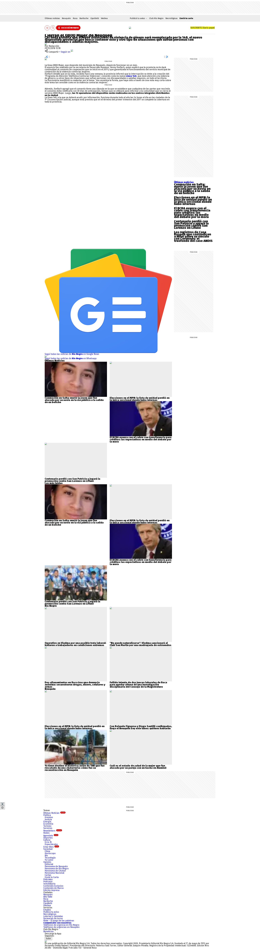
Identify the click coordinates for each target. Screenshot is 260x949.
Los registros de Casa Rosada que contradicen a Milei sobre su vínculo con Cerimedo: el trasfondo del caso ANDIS (193, 236)
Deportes (48, 837)
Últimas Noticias (54, 813)
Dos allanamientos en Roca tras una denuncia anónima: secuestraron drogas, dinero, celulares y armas (75, 684)
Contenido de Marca (53, 888)
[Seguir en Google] (46, 59)
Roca (75, 18)
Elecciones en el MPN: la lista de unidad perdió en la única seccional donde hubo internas (193, 200)
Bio (46, 855)
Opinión (47, 862)
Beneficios (48, 931)
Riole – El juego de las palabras (58, 920)
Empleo (47, 909)
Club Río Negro (156, 18)
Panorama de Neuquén (56, 866)
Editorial (49, 864)
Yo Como (49, 860)
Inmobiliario (49, 883)
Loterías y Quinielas (53, 916)
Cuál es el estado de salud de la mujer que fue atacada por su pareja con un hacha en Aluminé (138, 766)
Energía (47, 821)
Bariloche (83, 18)
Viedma (104, 18)
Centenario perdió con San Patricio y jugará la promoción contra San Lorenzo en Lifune (191, 224)
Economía (48, 824)
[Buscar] (53, 28)
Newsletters (52, 830)
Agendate (50, 835)
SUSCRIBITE (202, 27)
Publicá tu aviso (51, 912)
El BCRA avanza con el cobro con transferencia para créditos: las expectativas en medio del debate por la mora (192, 212)
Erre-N (48, 842)
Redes (46, 833)
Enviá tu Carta (52, 877)
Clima (47, 851)
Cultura (46, 840)
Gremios (49, 817)
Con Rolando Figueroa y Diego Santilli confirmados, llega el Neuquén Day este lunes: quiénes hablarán (141, 727)
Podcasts (48, 881)
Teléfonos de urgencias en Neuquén (61, 927)
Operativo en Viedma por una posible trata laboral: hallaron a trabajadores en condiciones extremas (75, 644)
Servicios (47, 828)
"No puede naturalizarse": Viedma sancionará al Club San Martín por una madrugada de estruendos (140, 644)
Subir (48, 938)
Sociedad (48, 849)
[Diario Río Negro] (130, 28)
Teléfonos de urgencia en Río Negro (61, 925)
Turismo (47, 826)
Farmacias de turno (53, 918)
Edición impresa (51, 890)
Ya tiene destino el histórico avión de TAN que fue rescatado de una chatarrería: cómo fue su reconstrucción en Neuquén (75, 768)
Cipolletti (94, 18)
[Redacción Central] (46, 44)
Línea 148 (131, 76)
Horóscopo (50, 853)
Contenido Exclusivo (53, 886)
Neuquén (66, 18)
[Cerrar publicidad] (2, 804)
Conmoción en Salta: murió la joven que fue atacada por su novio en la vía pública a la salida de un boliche (192, 188)
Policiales (48, 879)
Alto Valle (47, 896)
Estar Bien (50, 847)
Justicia (48, 819)
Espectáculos (51, 844)
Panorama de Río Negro (57, 868)
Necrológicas (171, 18)
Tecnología (50, 857)
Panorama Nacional (54, 873)
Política (47, 815)
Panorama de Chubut (55, 870)
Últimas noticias (52, 18)
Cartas (48, 875)
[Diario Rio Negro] (46, 941)
